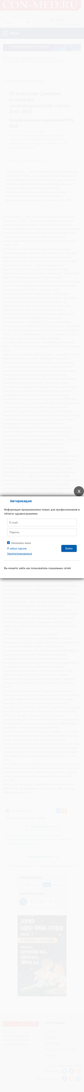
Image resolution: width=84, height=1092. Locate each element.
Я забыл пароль (17, 548)
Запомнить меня (21, 543)
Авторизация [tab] (21, 501)
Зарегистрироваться (19, 553)
